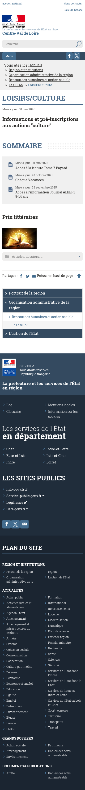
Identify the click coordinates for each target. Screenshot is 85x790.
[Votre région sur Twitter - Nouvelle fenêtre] (76, 56)
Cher (10, 449)
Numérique (55, 625)
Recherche (55, 648)
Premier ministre (59, 642)
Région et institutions (26, 70)
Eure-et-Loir (16, 455)
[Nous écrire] (24, 524)
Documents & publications (26, 766)
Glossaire (13, 411)
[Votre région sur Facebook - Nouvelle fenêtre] (69, 56)
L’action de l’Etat (23, 333)
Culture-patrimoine (19, 666)
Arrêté (10, 773)
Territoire (54, 716)
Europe (11, 723)
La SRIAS (16, 85)
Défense (11, 672)
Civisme (11, 644)
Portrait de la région (27, 293)
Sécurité (53, 665)
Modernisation (58, 620)
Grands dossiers (17, 738)
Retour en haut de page (55, 276)
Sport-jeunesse (58, 710)
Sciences (54, 659)
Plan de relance (58, 631)
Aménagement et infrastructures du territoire (18, 628)
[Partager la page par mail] (34, 276)
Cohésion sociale (17, 649)
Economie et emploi (19, 683)
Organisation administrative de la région (41, 75)
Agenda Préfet (15, 613)
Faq (9, 405)
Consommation (16, 655)
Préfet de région (58, 637)
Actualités (12, 590)
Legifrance (15, 502)
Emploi (11, 700)
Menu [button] (9, 56)
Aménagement (16, 618)
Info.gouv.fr (15, 489)
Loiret (51, 462)
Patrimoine (55, 745)
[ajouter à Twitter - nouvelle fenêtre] (27, 276)
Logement (54, 614)
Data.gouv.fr (16, 509)
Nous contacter (73, 3)
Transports (55, 722)
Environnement (17, 712)
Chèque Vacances (29, 180)
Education (13, 689)
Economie (13, 678)
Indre (10, 462)
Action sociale (16, 745)
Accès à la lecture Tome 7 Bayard (41, 168)
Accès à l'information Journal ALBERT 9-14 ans (45, 194)
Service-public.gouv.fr (24, 496)
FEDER (11, 729)
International (57, 603)
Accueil (36, 65)
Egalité (11, 695)
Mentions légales (61, 405)
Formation (55, 597)
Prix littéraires (20, 216)
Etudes (10, 717)
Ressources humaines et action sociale (39, 80)
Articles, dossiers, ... (27, 256)
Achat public (14, 597)
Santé (52, 654)
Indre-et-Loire (58, 449)
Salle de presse (73, 10)
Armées (11, 638)
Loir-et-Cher (56, 455)
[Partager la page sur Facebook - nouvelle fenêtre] (21, 276)
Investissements (59, 608)
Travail (53, 727)
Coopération (14, 661)
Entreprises (14, 706)
